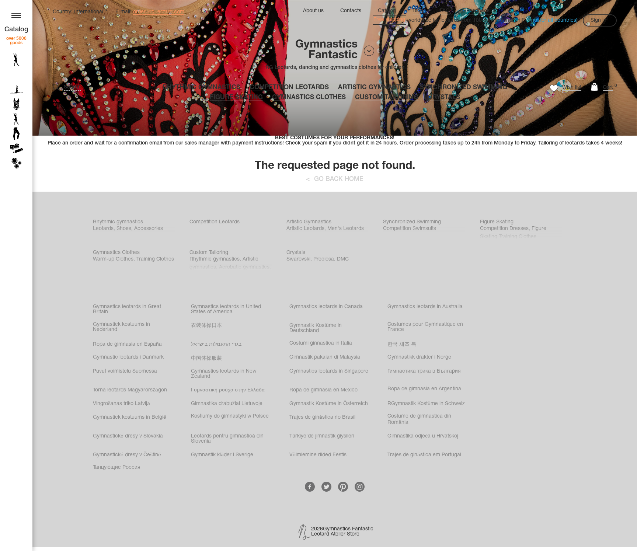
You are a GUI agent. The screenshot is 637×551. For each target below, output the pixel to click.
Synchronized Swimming (463, 87)
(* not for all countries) (552, 20)
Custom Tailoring (386, 97)
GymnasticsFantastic (326, 50)
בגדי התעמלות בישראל (216, 344)
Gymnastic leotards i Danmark (128, 357)
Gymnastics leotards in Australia (425, 306)
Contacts (350, 10)
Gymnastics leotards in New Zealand (224, 374)
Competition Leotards (289, 87)
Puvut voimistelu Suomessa (125, 371)
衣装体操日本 (206, 325)
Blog (418, 10)
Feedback (478, 10)
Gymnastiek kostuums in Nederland (121, 327)
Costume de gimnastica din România (419, 419)
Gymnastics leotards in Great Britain (127, 309)
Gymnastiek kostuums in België (129, 417)
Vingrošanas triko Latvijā (121, 403)
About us (313, 10)
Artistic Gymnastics (374, 87)
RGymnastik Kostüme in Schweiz (426, 403)
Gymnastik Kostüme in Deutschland (315, 328)
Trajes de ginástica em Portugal (424, 455)
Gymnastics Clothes (309, 97)
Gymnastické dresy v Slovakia (128, 436)
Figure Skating (236, 97)
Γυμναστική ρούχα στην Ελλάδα (228, 390)
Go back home (338, 179)
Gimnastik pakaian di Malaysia (324, 357)
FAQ (445, 10)
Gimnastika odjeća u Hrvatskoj (422, 436)
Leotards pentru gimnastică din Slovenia (227, 439)
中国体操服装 (206, 358)
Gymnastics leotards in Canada (326, 306)
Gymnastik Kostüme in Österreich (328, 403)
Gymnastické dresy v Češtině (127, 455)
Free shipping (389, 19)
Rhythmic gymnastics (201, 87)
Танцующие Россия (116, 467)
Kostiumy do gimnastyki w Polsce (230, 416)
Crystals (444, 97)
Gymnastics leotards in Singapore (328, 371)
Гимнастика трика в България (424, 371)
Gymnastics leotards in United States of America (226, 309)
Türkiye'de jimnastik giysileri (321, 436)
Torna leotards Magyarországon (130, 390)
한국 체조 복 (401, 344)
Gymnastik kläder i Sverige (222, 455)
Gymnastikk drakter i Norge (419, 357)
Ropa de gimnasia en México (323, 390)
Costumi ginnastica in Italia (320, 343)
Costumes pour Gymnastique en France (425, 327)
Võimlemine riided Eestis (318, 455)
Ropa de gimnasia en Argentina (424, 389)
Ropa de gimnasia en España (127, 344)
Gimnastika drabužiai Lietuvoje (226, 403)
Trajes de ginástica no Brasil (322, 417)
